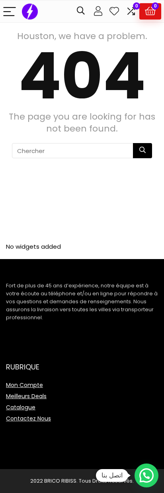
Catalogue (20, 407)
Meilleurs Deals (26, 396)
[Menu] (9, 11)
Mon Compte (24, 385)
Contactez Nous (28, 418)
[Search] (80, 11)
